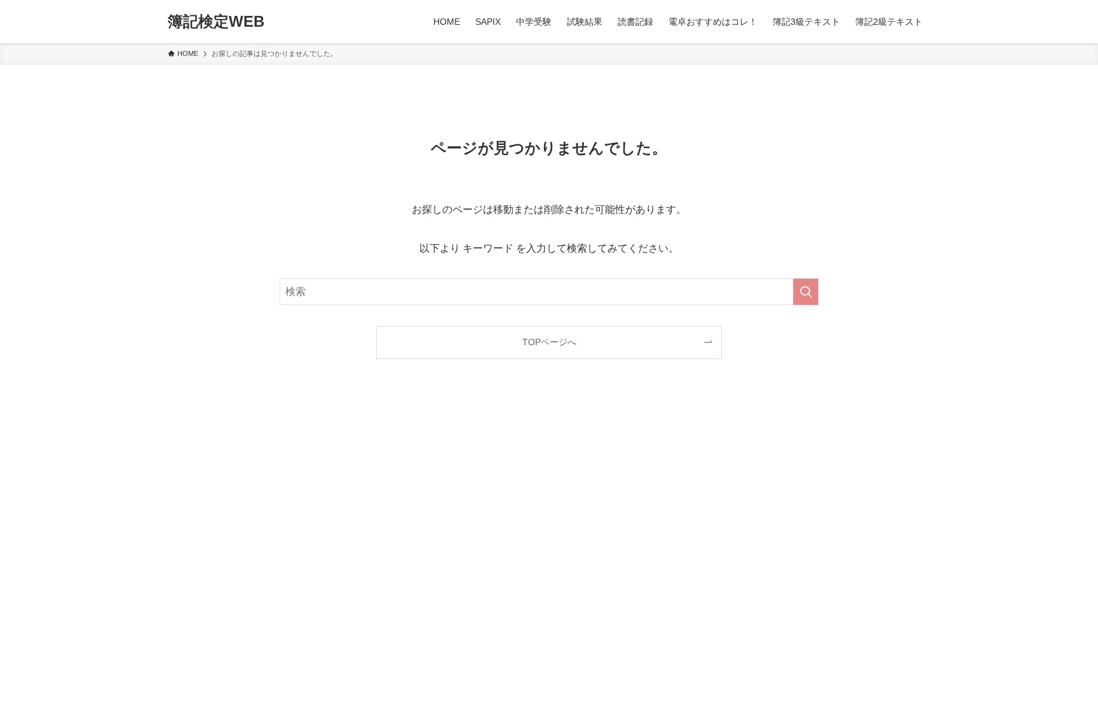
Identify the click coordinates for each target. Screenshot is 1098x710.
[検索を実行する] (805, 291)
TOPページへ (549, 342)
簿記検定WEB (216, 21)
